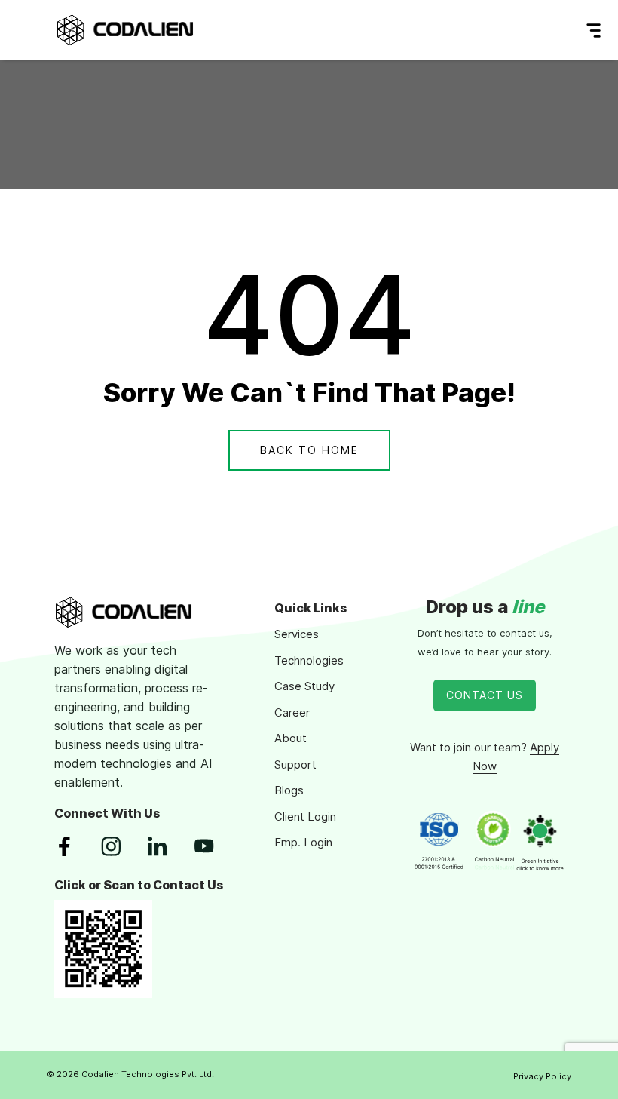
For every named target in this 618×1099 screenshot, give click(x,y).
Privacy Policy (542, 1076)
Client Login (305, 816)
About (290, 738)
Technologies (309, 660)
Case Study (304, 686)
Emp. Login (303, 842)
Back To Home (309, 450)
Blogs (289, 790)
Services (296, 634)
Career (292, 712)
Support (295, 764)
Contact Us (484, 695)
